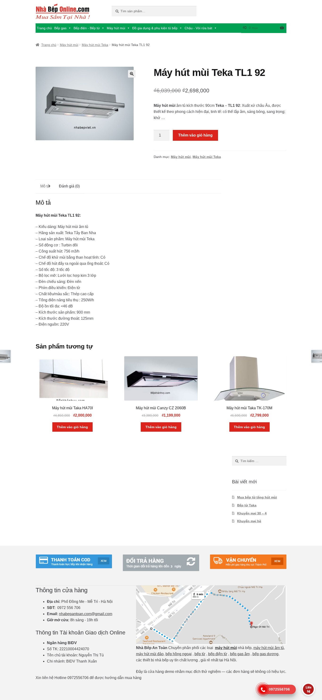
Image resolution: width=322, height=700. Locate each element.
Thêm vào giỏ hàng (195, 135)
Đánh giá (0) (69, 186)
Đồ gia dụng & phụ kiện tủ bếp (155, 28)
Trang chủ (44, 28)
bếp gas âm (240, 654)
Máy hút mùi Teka (95, 45)
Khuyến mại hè (249, 521)
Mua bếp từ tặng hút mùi (257, 497)
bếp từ (199, 654)
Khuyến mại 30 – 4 (252, 513)
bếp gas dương (265, 654)
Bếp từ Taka (246, 505)
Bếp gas (60, 28)
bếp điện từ (217, 654)
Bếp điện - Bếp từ (87, 28)
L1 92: (75, 215)
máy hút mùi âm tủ (268, 648)
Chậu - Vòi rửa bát (198, 28)
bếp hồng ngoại (178, 654)
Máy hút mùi (116, 28)
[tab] (45, 186)
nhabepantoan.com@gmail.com (85, 614)
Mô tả (45, 186)
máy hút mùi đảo (150, 654)
